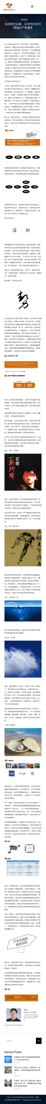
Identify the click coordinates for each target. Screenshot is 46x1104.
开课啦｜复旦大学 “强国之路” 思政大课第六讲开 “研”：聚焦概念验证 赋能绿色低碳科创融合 (27, 1083)
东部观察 (24, 20)
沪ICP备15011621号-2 (13, 1100)
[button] (32, 6)
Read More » (17, 1062)
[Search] (39, 1041)
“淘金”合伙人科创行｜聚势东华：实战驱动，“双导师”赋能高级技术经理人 (27, 1070)
